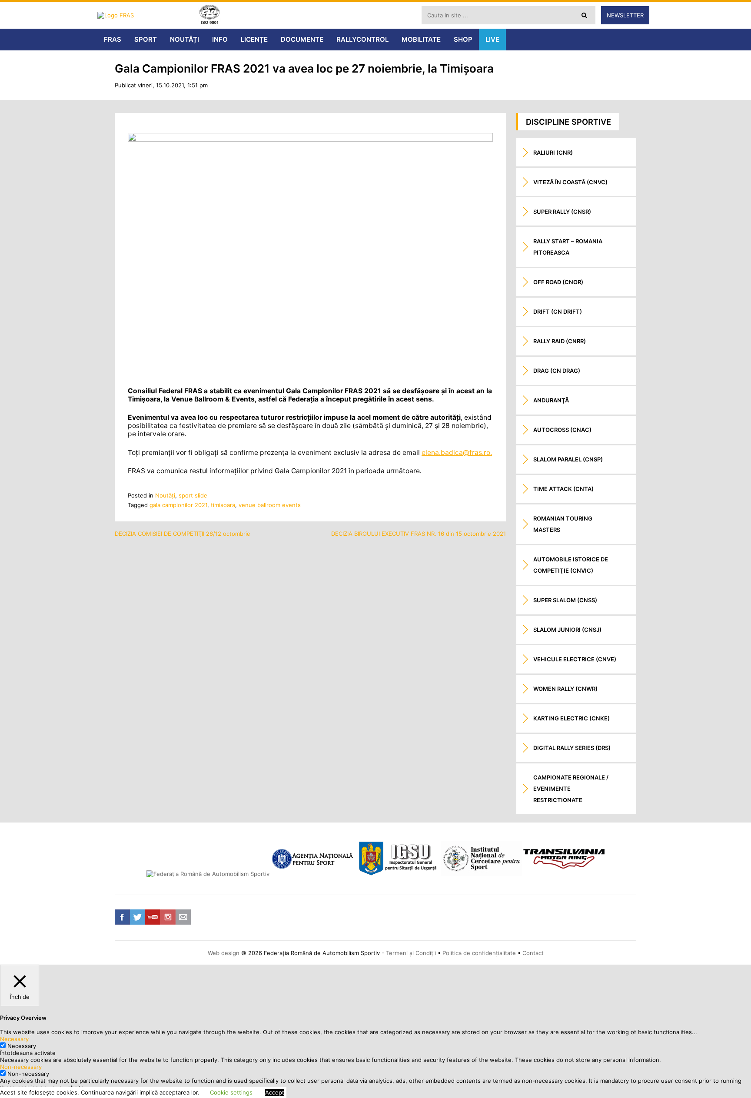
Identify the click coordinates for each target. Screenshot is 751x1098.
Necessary (21, 1045)
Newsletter (625, 15)
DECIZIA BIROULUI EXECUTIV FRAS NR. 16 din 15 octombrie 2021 (418, 533)
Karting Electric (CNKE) (571, 718)
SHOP (463, 39)
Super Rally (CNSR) (562, 211)
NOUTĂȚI (184, 39)
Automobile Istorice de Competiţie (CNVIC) (570, 565)
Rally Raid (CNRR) (559, 341)
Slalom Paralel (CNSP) (568, 459)
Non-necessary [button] (21, 1066)
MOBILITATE (421, 39)
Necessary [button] (14, 1038)
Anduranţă (551, 400)
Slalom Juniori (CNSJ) (567, 629)
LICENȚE (254, 39)
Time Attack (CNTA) (563, 488)
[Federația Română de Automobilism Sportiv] (145, 15)
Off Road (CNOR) (558, 282)
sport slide (193, 495)
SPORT (145, 39)
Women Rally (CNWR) (565, 688)
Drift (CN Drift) (557, 311)
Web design (223, 952)
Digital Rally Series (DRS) (572, 747)
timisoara (223, 504)
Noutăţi (165, 495)
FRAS (112, 39)
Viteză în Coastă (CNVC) (570, 182)
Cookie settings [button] (231, 1092)
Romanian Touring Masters (562, 524)
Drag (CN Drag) (556, 370)
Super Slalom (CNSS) (565, 600)
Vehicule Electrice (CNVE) (574, 659)
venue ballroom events (270, 504)
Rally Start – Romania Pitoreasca (567, 247)
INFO (220, 39)
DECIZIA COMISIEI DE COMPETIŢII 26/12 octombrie (182, 533)
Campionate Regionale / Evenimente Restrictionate (570, 788)
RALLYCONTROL (362, 39)
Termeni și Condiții (411, 952)
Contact (533, 952)
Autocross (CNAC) (562, 429)
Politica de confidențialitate (479, 952)
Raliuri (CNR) (553, 152)
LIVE (492, 39)
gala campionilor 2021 (178, 504)
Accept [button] (274, 1092)
